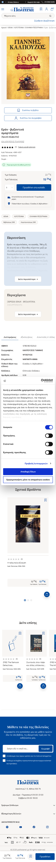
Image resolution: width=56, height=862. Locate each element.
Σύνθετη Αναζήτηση (44, 20)
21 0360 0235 (49, 2)
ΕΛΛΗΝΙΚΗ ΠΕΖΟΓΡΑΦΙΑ (34, 27)
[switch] (49, 436)
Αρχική (4, 27)
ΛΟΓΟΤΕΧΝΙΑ (19, 27)
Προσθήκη (45, 856)
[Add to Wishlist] (30, 856)
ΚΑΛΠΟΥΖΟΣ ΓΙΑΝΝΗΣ (12, 141)
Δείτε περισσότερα (28, 279)
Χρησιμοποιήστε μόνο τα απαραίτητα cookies (28, 479)
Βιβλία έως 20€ (9, 222)
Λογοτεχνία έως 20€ (28, 222)
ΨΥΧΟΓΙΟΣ (13, 156)
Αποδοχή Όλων (28, 471)
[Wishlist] (41, 9)
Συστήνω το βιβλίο (30, 110)
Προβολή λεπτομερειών (36, 463)
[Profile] (46, 9)
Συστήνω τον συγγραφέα (30, 118)
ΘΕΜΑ (10, 27)
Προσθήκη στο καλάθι (34, 187)
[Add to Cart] (47, 594)
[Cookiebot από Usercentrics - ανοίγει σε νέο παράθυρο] (41, 380)
